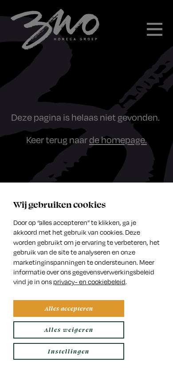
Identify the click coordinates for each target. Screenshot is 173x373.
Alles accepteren (69, 308)
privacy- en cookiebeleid (89, 281)
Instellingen (69, 351)
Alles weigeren (69, 329)
